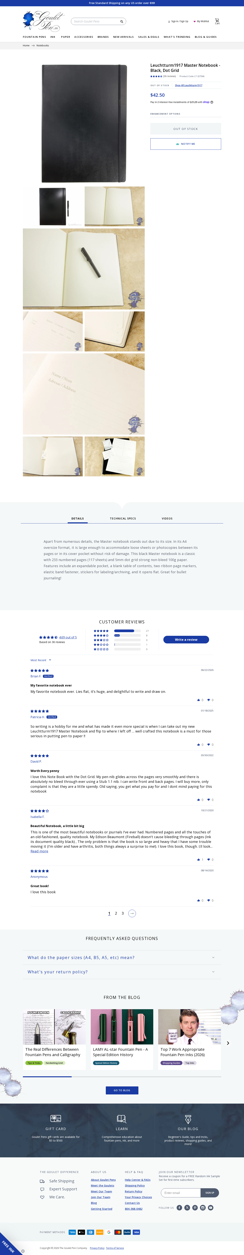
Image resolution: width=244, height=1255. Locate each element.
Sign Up (209, 1192)
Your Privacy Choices (138, 1197)
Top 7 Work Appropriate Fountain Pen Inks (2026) (183, 1052)
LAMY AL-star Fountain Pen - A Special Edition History (120, 1052)
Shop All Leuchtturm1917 (188, 85)
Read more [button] (39, 851)
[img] (39, 670)
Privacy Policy (97, 1248)
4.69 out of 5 (68, 637)
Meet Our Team (101, 1191)
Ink (52, 37)
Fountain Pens (34, 37)
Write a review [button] (186, 640)
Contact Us (132, 1203)
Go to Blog (122, 1090)
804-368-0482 (133, 1209)
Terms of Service (115, 1248)
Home (26, 45)
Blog (94, 1203)
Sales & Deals (149, 37)
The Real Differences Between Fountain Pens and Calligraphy (52, 1052)
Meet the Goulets (102, 1185)
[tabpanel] (122, 565)
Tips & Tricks (34, 1063)
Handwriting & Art (54, 1063)
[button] (101, 631)
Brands (103, 37)
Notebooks (43, 45)
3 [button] (123, 913)
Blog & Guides (206, 37)
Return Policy (133, 1191)
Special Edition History (106, 1063)
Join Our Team (100, 1197)
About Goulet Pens (103, 1180)
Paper (65, 37)
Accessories (83, 37)
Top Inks (189, 1063)
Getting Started (101, 1209)
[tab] (78, 519)
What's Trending (177, 37)
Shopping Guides (171, 1063)
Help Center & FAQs (137, 1180)
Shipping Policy (135, 1185)
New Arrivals (123, 37)
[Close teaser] (23, 1251)
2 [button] (116, 913)
